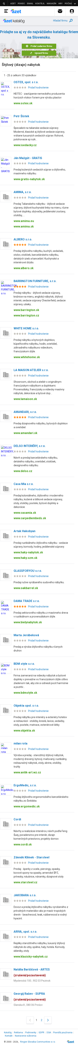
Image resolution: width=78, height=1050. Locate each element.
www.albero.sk (24, 268)
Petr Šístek (21, 116)
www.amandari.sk (25, 433)
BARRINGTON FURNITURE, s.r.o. (35, 281)
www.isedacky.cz (25, 145)
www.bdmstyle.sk (25, 692)
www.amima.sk (24, 226)
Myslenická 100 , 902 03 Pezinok (32, 980)
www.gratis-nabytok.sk (29, 179)
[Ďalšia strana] (48, 1020)
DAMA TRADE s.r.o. (27, 601)
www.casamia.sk (25, 512)
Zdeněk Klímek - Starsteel (31, 857)
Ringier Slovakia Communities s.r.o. (38, 1042)
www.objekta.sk (24, 730)
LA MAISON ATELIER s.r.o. (31, 370)
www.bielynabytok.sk (28, 622)
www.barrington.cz (26, 315)
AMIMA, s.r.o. (23, 192)
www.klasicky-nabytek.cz (31, 956)
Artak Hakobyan (24, 531)
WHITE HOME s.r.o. (26, 328)
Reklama (18, 1032)
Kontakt (9, 1036)
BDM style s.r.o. (24, 663)
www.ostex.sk (23, 103)
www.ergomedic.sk (27, 806)
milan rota (20, 743)
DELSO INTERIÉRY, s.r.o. (30, 446)
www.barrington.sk (26, 310)
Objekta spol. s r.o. (26, 705)
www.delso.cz (23, 471)
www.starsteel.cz (25, 882)
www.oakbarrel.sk (26, 588)
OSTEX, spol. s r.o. (26, 82)
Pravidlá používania (62, 1032)
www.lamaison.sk (25, 399)
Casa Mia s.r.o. (24, 484)
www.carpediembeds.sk (30, 518)
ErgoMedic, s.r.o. (25, 785)
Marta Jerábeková (26, 635)
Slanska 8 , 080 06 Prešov (28, 1004)
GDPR (41, 1032)
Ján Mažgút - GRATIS (28, 158)
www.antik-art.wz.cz (27, 772)
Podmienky (30, 1032)
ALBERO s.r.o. (23, 239)
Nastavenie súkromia (25, 1036)
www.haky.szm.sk (25, 558)
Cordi (17, 819)
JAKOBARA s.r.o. (25, 895)
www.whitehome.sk (27, 357)
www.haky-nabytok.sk (28, 552)
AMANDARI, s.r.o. (25, 412)
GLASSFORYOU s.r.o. (28, 570)
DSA (49, 1032)
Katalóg (8, 1032)
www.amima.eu (24, 221)
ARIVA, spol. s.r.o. (25, 931)
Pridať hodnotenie (38, 87)
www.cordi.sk (23, 844)
